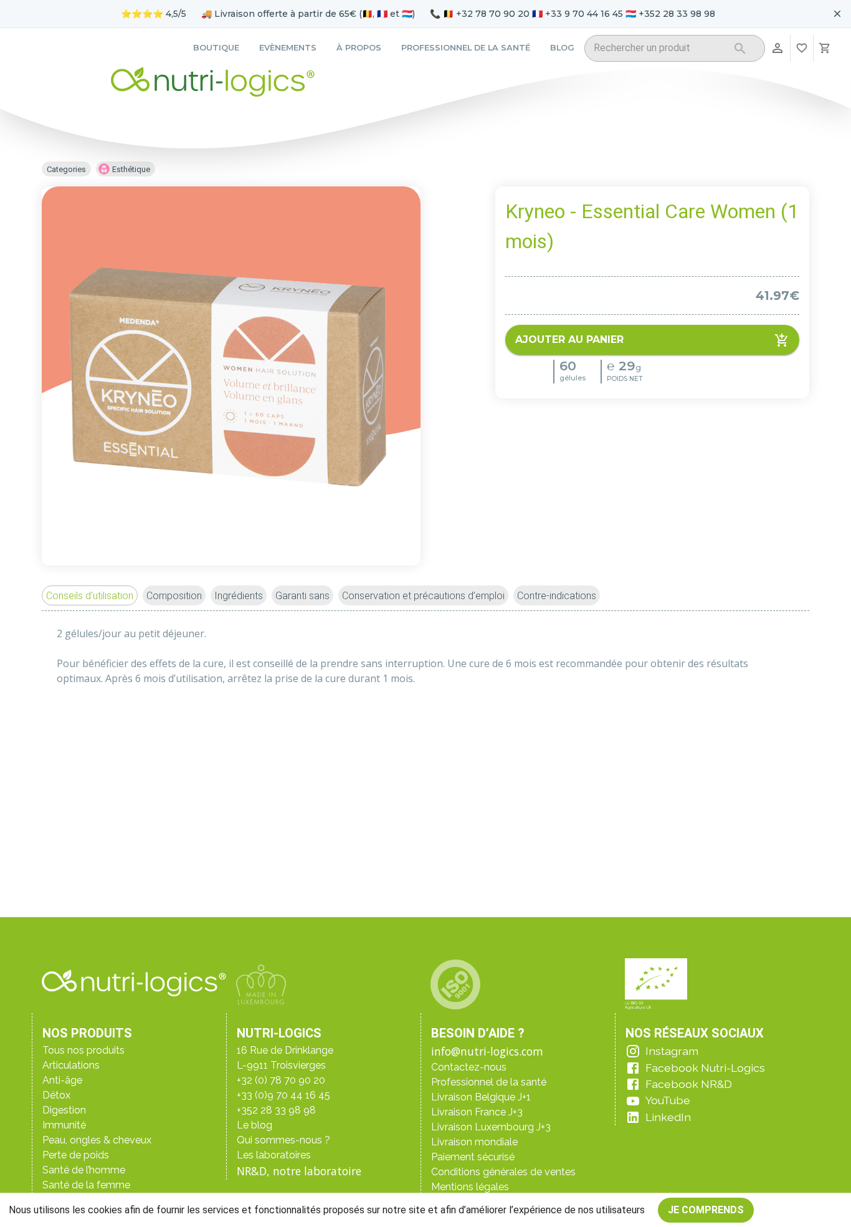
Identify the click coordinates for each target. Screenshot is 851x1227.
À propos (358, 47)
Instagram (671, 1050)
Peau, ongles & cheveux (96, 1140)
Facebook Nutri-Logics (705, 1067)
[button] (90, 595)
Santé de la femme (86, 1185)
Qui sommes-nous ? (283, 1140)
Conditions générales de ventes (503, 1172)
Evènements (287, 47)
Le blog (254, 1125)
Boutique (216, 47)
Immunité (64, 1125)
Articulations (71, 1065)
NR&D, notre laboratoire (299, 1170)
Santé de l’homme (83, 1170)
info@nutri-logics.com (487, 1051)
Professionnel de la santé (465, 47)
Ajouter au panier (569, 340)
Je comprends (706, 1210)
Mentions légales (470, 1187)
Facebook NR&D (688, 1083)
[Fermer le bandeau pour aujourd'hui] (837, 13)
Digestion (64, 1110)
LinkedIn (668, 1117)
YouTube (667, 1100)
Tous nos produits (83, 1050)
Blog (562, 47)
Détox (56, 1095)
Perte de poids (75, 1155)
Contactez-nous (468, 1067)
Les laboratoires (274, 1155)
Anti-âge (62, 1080)
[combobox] (659, 50)
